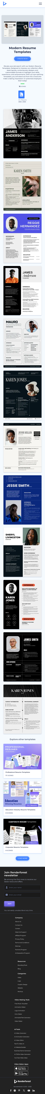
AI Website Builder (20, 1047)
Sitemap (17, 946)
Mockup (20, 991)
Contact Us (18, 925)
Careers (17, 928)
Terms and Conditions (22, 942)
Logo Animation (20, 1010)
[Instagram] (15, 1091)
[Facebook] (10, 1091)
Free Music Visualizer (21, 1003)
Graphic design (22, 984)
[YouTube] (29, 1091)
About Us (18, 921)
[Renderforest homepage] (4, 3)
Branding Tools (22, 965)
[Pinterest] (19, 1091)
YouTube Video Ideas (20, 1058)
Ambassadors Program (22, 953)
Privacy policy (19, 939)
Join (9, 904)
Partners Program (21, 949)
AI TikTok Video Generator (22, 1054)
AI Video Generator (20, 1033)
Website (20, 988)
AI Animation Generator (21, 1036)
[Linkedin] (34, 1091)
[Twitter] (24, 1091)
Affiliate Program (20, 935)
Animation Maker (20, 1007)
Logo (19, 981)
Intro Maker (18, 1014)
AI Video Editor (19, 1040)
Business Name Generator (22, 1050)
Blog (19, 969)
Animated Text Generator (22, 1017)
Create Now (22, 59)
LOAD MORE (22, 858)
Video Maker (18, 1021)
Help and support (20, 932)
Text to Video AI (19, 1043)
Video (19, 977)
